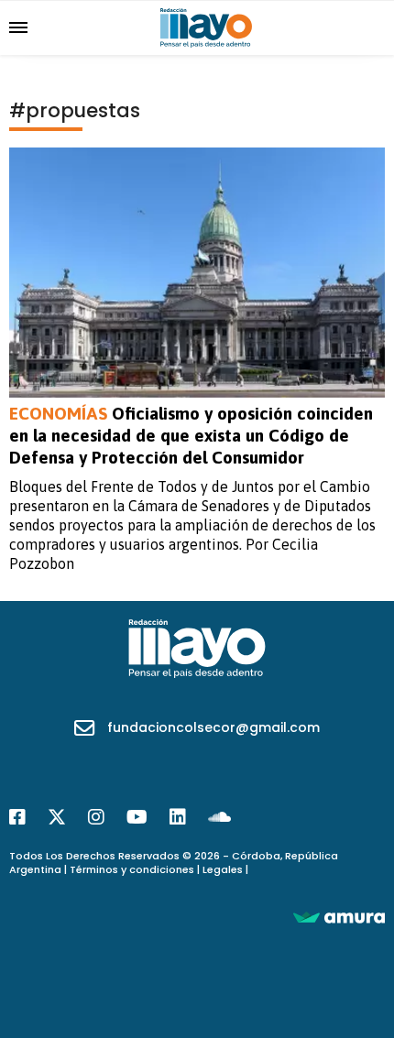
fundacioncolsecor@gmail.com (213, 727)
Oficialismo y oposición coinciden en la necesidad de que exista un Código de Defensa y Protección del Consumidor (191, 435)
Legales (222, 869)
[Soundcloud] (219, 817)
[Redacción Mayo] (206, 26)
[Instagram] (96, 817)
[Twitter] (57, 817)
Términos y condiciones (132, 869)
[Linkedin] (178, 817)
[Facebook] (17, 817)
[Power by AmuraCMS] (339, 916)
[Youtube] (137, 817)
